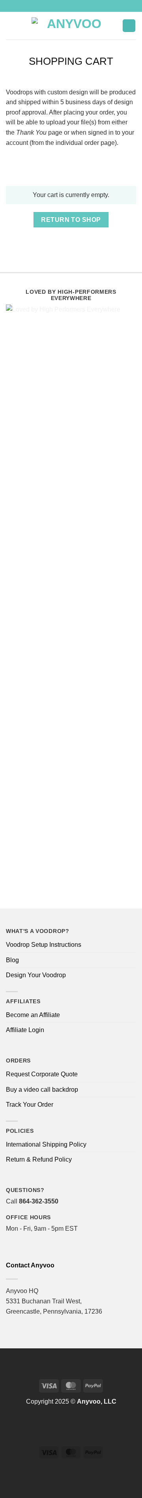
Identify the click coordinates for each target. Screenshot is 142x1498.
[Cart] (129, 25)
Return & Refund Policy (39, 1159)
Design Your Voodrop (36, 975)
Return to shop (71, 219)
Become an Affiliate (33, 1015)
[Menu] (10, 25)
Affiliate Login (25, 1030)
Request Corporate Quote (42, 1074)
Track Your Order (29, 1104)
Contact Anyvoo (30, 1265)
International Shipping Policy (46, 1144)
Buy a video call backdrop (42, 1089)
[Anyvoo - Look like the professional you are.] (71, 25)
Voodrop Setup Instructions (43, 944)
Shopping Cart (71, 61)
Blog (12, 960)
